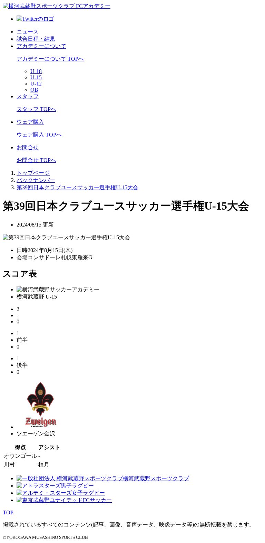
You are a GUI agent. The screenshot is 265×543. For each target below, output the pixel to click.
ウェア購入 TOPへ (39, 135)
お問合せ (28, 147)
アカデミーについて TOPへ (50, 59)
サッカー (101, 500)
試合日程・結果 (36, 39)
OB (34, 90)
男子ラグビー (77, 486)
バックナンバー (36, 180)
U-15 (36, 77)
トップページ (33, 173)
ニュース (28, 31)
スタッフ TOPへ (36, 109)
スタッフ (28, 96)
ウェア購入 (30, 122)
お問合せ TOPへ (36, 160)
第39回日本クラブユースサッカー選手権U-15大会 (77, 187)
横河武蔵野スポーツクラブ (156, 478)
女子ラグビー (88, 493)
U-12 (36, 84)
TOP (8, 512)
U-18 (36, 71)
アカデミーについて (41, 46)
